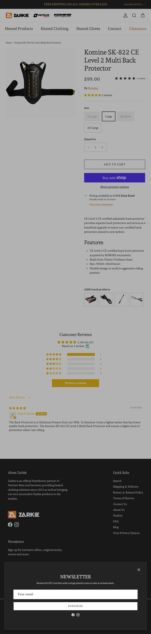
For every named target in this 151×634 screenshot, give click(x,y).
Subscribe (75, 606)
